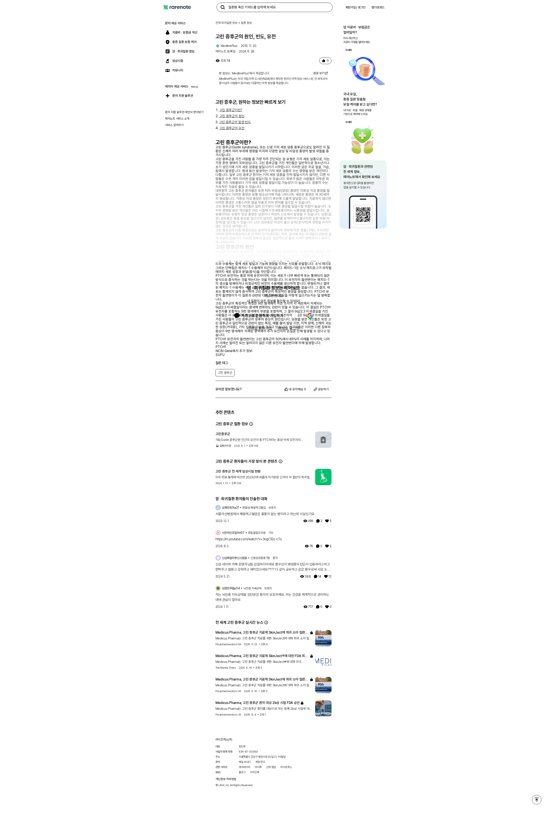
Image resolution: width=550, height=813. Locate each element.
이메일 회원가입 (259, 328)
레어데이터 (244, 767)
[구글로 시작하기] (310, 316)
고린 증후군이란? (230, 110)
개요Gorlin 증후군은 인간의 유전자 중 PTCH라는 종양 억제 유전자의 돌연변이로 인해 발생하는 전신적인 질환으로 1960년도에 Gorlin (258, 440)
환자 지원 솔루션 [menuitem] (182, 96)
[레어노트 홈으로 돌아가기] (177, 7)
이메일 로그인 (288, 328)
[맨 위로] (536, 799)
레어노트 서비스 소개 (177, 118)
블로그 (242, 772)
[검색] (222, 7)
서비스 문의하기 (174, 125)
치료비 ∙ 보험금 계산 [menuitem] (184, 32)
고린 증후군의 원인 (231, 116)
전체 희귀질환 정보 (226, 23)
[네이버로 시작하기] (295, 316)
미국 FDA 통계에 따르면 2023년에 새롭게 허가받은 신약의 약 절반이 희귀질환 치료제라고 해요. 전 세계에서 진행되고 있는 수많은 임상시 (263, 477)
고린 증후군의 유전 (231, 128)
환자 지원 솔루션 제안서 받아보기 (184, 112)
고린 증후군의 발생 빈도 (235, 122)
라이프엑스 (286, 767)
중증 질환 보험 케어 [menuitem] (184, 42)
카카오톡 (254, 772)
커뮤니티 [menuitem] (177, 70)
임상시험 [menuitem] (177, 61)
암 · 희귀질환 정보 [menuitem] (183, 51)
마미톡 (258, 767)
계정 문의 (260, 762)
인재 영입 (271, 767)
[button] (251, 424)
